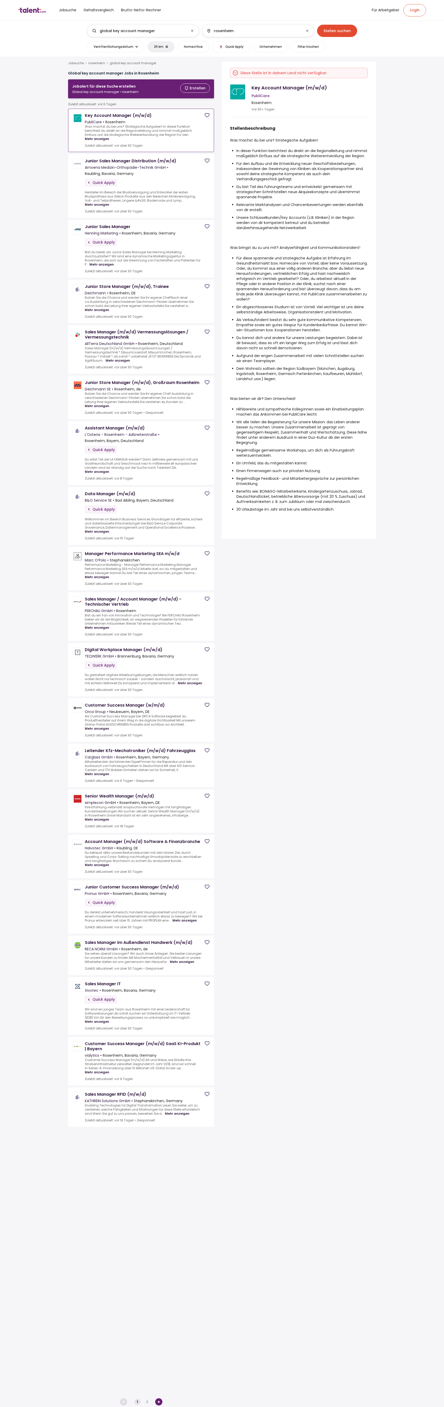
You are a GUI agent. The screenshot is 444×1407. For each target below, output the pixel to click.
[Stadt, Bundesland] (253, 31)
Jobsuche (76, 63)
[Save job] (207, 115)
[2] (158, 1401)
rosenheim (96, 63)
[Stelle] (138, 31)
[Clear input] (192, 31)
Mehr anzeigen (97, 139)
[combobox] (143, 31)
